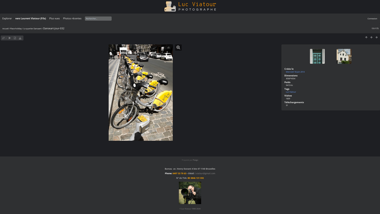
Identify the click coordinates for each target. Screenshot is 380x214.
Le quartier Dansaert (32, 28)
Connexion (372, 18)
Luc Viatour (291, 92)
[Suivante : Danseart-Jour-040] (376, 37)
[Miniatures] (366, 37)
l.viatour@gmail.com (205, 173)
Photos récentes (72, 18)
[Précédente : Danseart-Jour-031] (371, 37)
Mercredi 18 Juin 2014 (295, 71)
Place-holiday (16, 28)
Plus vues (54, 18)
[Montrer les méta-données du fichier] (15, 38)
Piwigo (195, 160)
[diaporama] (9, 38)
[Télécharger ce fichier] (20, 38)
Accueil (5, 28)
